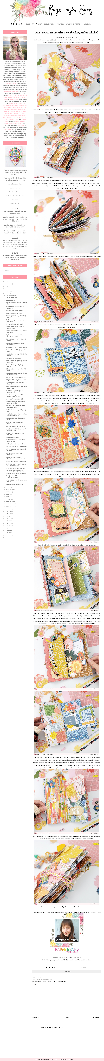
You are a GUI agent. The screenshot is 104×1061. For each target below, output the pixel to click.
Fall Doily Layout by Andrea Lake (15, 444)
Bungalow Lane (79, 42)
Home (67, 1017)
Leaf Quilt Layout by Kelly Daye (15, 470)
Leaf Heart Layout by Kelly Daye (15, 426)
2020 (7, 509)
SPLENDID (13, 109)
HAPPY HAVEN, (14, 103)
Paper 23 (95, 183)
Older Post (96, 1017)
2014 (7, 523)
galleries (87, 24)
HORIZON (14, 115)
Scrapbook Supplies (15, 184)
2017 (7, 516)
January (9, 506)
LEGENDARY (14, 99)
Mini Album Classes (15, 192)
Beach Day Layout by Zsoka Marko (16, 446)
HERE (17, 221)
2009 (7, 535)
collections (49, 24)
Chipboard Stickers (85, 616)
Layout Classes (15, 188)
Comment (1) (84, 967)
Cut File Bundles (15, 204)
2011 (6, 530)
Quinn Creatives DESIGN (64, 1059)
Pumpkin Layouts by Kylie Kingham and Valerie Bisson (16, 414)
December (10, 295)
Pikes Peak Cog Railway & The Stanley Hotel (15, 391)
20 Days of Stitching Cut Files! (15, 399)
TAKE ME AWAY (13, 119)
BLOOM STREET (15, 113)
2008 (7, 537)
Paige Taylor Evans (40, 1059)
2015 (7, 521)
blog (28, 24)
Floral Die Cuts (46, 398)
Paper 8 (50, 183)
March (9, 501)
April (8, 499)
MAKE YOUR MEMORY (11, 91)
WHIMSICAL (21, 115)
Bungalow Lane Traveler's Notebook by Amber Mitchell (15, 458)
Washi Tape (49, 545)
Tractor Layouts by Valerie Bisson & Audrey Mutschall (16, 464)
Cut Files (15, 200)
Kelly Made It (36, 977)
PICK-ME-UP (7, 117)
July (8, 492)
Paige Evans (10, 244)
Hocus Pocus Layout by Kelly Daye (16, 310)
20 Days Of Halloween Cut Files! (15, 468)
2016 (7, 518)
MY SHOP (8, 129)
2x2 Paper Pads (66, 471)
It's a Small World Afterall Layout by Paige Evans (16, 429)
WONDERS (11, 111)
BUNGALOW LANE (95, 912)
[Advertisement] (15, 572)
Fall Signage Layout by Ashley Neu (16, 461)
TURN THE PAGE (17, 117)
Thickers (51, 395)
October (9, 300)
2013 (7, 525)
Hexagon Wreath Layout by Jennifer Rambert (14, 476)
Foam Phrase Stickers (69, 618)
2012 (7, 528)
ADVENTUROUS (13, 105)
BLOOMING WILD (14, 107)
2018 (7, 514)
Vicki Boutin (18, 244)
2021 (7, 293)
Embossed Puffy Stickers (83, 762)
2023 (7, 288)
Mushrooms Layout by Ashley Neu (16, 473)
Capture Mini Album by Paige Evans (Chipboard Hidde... (16, 335)
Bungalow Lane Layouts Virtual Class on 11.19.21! (15, 344)
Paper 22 (48, 186)
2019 (7, 511)
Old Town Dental (10, 83)
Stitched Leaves (53, 401)
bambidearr (73, 960)
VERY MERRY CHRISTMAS (12, 97)
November (10, 298)
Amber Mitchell (51, 40)
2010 (7, 532)
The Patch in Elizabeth (12, 437)
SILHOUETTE (21, 125)
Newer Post (37, 1017)
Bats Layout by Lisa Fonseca (14, 313)
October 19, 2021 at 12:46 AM (42, 979)
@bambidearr (58, 960)
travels (61, 24)
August (9, 489)
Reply (34, 984)
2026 (7, 281)
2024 (7, 286)
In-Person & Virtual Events (15, 196)
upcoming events (73, 24)
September (10, 487)
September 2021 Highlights (14, 484)
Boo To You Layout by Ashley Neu (16, 377)
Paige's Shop (37, 24)
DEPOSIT (17, 213)
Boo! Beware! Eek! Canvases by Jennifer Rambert (15, 402)
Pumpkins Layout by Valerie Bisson (16, 347)
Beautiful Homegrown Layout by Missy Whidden (15, 406)
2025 (7, 284)
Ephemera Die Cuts (47, 624)
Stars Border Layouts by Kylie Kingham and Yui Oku (15, 395)
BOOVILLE (10, 95)
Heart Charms (90, 403)
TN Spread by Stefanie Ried (14, 324)
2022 (7, 291)
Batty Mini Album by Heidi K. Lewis (16, 380)
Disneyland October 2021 (13, 358)
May (8, 496)
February (10, 503)
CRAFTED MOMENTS (20, 95)
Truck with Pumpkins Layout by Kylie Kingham (15, 440)
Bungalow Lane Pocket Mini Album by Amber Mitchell (16, 374)
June (8, 494)
